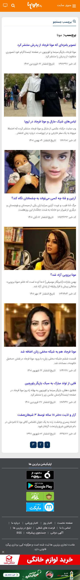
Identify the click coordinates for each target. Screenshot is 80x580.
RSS (19, 533)
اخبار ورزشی (32, 523)
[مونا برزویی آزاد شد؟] (40, 248)
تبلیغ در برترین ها (22, 528)
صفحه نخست (65, 523)
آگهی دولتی (56, 533)
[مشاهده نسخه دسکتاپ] (5, 5)
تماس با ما (65, 528)
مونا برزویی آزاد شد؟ (63, 275)
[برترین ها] (35, 5)
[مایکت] (40, 508)
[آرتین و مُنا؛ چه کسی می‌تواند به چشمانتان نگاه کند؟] (40, 171)
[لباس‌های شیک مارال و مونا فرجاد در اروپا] (40, 95)
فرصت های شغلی (45, 528)
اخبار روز (48, 523)
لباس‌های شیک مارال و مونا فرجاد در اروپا (50, 121)
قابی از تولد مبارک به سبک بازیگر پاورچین (50, 383)
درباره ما (15, 523)
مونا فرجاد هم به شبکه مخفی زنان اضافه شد (48, 351)
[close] (3, 552)
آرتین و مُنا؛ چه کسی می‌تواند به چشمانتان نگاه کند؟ (44, 198)
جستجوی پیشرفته (36, 533)
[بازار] (40, 497)
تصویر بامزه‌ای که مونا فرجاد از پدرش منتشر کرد (46, 45)
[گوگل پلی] (40, 486)
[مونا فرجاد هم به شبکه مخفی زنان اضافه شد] (40, 325)
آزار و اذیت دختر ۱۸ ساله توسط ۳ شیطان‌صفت (47, 415)
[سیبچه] (40, 475)
